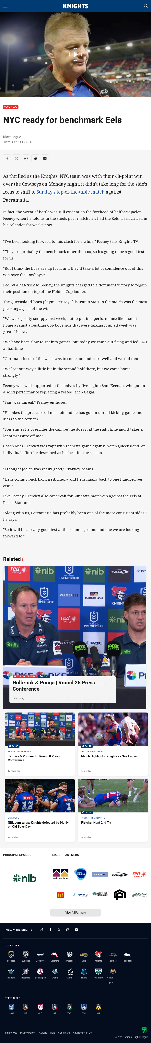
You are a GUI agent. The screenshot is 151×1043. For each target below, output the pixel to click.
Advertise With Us (82, 1032)
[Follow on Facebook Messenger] (76, 929)
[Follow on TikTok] (41, 929)
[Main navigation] (5, 6)
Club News (10, 107)
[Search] (146, 6)
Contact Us (64, 1032)
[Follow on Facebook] (50, 929)
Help (52, 1032)
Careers (43, 1032)
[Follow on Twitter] (59, 929)
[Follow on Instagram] (67, 929)
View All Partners (75, 912)
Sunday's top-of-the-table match (71, 192)
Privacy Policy (27, 1032)
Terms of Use (10, 1032)
